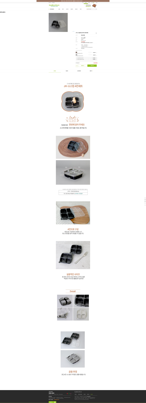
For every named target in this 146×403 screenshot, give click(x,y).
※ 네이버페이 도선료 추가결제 (84, 46)
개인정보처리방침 (80, 394)
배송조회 (89, 2)
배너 (73, 1)
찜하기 (77, 66)
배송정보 (67, 70)
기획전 (80, 9)
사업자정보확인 (88, 396)
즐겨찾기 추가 (50, 2)
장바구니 (93, 2)
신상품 (59, 9)
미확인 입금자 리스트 (56, 399)
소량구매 (67, 9)
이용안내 (88, 394)
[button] (84, 5)
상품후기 (91, 70)
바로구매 (92, 65)
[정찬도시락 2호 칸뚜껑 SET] (91, 7)
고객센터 (96, 2)
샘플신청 (76, 9)
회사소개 (92, 394)
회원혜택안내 (53, 2)
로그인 (82, 2)
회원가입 (86, 2)
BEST (63, 9)
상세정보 (55, 70)
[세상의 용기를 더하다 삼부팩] (54, 6)
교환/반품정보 (79, 70)
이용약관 (85, 394)
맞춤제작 (72, 9)
